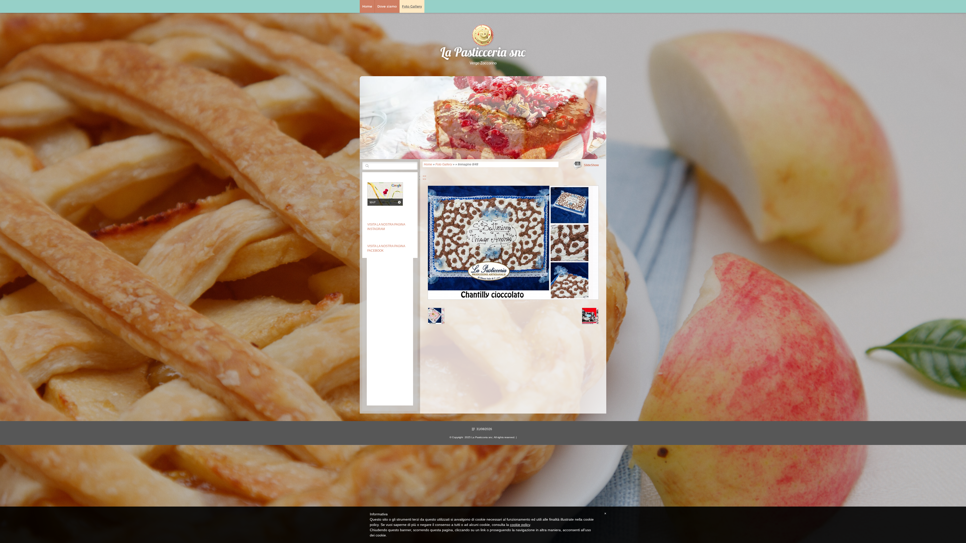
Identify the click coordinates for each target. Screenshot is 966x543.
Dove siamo (387, 6)
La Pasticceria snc (483, 53)
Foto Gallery (412, 6)
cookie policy (520, 525)
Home (367, 6)
